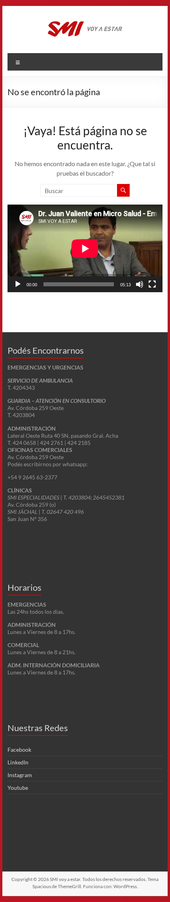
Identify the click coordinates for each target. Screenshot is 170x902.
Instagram (20, 775)
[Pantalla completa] (152, 284)
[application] (85, 248)
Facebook (19, 749)
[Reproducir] (18, 284)
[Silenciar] (140, 284)
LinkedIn (18, 762)
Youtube (18, 787)
